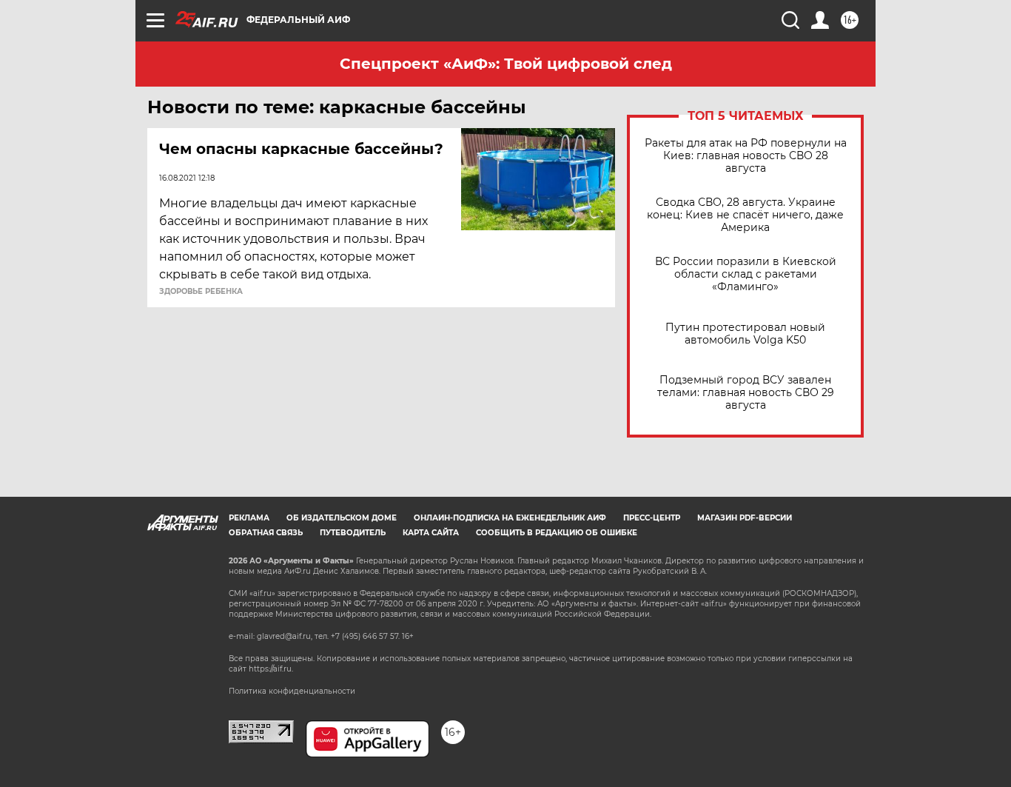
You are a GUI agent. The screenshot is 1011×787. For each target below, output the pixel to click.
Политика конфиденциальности (292, 691)
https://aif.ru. (271, 669)
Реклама (249, 518)
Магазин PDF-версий (744, 518)
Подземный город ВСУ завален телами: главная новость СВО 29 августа (745, 393)
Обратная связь (266, 532)
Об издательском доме (341, 518)
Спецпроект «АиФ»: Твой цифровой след (506, 64)
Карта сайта (431, 532)
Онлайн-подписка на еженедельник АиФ (510, 518)
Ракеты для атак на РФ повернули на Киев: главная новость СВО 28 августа (746, 156)
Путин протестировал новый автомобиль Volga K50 (745, 333)
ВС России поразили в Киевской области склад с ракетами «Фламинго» (745, 274)
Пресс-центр (651, 518)
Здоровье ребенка (201, 291)
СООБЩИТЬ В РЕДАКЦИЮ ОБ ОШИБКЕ (556, 532)
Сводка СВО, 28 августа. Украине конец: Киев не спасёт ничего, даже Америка (745, 215)
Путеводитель (353, 532)
